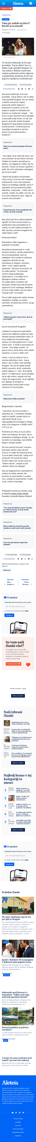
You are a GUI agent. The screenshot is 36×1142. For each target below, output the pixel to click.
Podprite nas (5, 8)
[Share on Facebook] (18, 89)
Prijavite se (9, 615)
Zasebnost (18, 1136)
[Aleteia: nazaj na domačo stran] (18, 3)
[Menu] (6, 3)
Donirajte (18, 1122)
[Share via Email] (29, 89)
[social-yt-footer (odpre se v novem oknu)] (12, 1113)
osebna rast (6, 570)
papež (5, 942)
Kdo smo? (18, 1125)
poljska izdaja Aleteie (19, 493)
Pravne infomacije (18, 1129)
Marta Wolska (21, 30)
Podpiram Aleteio (12, 664)
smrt (5, 899)
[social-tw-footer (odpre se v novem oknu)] (20, 1113)
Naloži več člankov (18, 763)
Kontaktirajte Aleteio (18, 1132)
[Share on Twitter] (25, 89)
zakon (5, 1040)
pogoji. (27, 611)
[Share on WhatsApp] (32, 89)
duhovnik (6, 975)
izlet (5, 1010)
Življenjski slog (6, 15)
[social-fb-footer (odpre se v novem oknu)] (16, 1113)
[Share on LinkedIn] (22, 89)
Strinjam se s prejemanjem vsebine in (17, 611)
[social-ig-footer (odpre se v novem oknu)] (23, 1113)
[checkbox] (5, 611)
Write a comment (18, 696)
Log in (24, 688)
